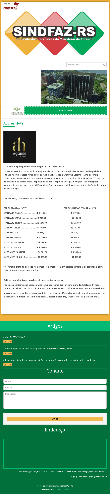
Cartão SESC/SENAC (15, 337)
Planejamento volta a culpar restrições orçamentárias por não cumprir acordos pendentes (50, 360)
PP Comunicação (62, 489)
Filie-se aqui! (65, 110)
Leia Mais (8, 342)
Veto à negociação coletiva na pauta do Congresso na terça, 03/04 (38, 348)
